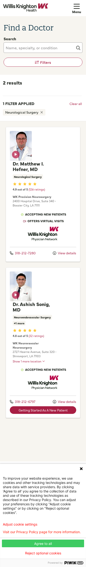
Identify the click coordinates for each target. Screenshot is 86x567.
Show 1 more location (27, 361)
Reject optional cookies (43, 553)
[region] (43, 291)
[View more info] (21, 159)
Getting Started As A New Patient (43, 410)
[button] (77, 8)
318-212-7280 (25, 253)
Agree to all (43, 544)
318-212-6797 (24, 401)
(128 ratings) (37, 189)
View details (66, 253)
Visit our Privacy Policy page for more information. (42, 532)
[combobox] (43, 47)
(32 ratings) (36, 336)
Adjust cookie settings (20, 524)
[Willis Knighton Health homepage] (37, 8)
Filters (45, 62)
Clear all (76, 103)
